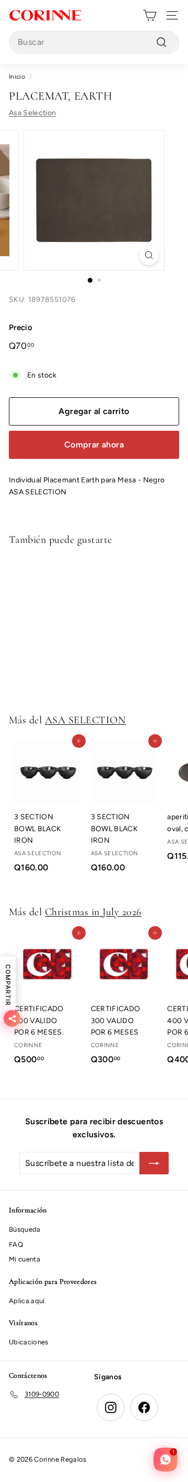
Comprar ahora (94, 445)
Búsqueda (25, 1229)
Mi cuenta (24, 1259)
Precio (20, 327)
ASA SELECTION (85, 720)
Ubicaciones (29, 1342)
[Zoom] (149, 255)
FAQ (16, 1244)
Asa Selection (32, 112)
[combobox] (94, 42)
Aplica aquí (27, 1301)
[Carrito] (149, 15)
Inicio (17, 76)
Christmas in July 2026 (93, 912)
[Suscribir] (154, 1163)
